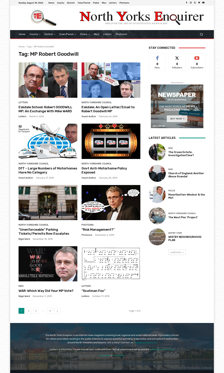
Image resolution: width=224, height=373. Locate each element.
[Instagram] (191, 3)
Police (171, 191)
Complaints (119, 355)
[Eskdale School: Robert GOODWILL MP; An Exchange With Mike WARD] (48, 80)
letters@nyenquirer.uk (162, 349)
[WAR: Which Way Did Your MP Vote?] (48, 264)
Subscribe (197, 56)
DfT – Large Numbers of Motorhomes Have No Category (48, 170)
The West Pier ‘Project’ (183, 217)
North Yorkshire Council (97, 102)
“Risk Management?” (98, 230)
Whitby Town (175, 233)
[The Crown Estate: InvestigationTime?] (157, 152)
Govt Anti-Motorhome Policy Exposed (104, 170)
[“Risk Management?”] (111, 202)
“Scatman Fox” (93, 291)
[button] (201, 34)
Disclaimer (104, 355)
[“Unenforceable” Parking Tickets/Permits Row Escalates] (48, 202)
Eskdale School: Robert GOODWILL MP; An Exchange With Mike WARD (45, 109)
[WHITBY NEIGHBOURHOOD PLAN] (157, 236)
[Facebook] (186, 3)
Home (22, 46)
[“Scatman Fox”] (111, 264)
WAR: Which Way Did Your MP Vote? (46, 291)
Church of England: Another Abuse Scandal (186, 175)
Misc (21, 286)
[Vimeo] (199, 3)
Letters (23, 102)
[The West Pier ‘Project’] (157, 215)
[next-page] (57, 311)
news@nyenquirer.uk (145, 342)
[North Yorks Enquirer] (44, 18)
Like (157, 56)
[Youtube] (203, 3)
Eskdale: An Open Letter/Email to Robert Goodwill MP (108, 109)
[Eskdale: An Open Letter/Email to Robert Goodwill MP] (111, 80)
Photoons (88, 225)
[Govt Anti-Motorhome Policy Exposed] (111, 141)
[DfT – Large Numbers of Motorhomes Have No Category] (48, 141)
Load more (175, 252)
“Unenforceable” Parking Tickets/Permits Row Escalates (44, 232)
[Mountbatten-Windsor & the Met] (157, 194)
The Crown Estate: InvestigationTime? (181, 154)
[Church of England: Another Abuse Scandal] (157, 173)
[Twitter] (195, 3)
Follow (177, 56)
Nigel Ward (24, 239)
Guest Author (89, 116)
